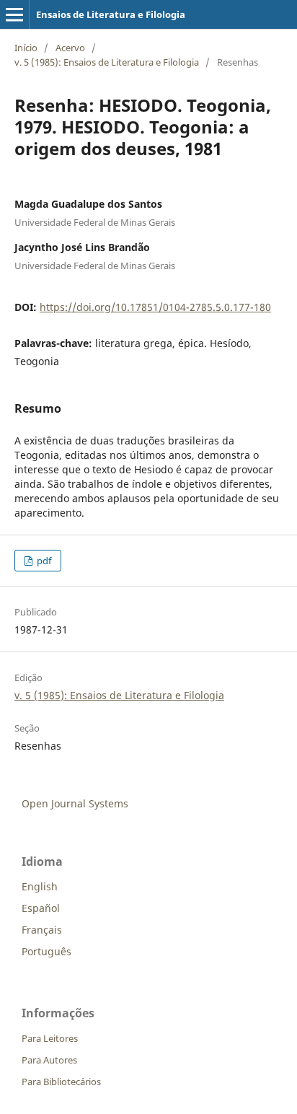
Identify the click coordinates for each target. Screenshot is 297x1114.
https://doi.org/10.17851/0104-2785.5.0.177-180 (155, 307)
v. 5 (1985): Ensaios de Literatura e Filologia (106, 62)
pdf (43, 560)
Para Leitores (50, 1038)
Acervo (70, 47)
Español (41, 908)
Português (46, 951)
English (40, 886)
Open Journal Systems (75, 803)
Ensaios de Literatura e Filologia (110, 14)
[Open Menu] (14, 14)
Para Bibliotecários (61, 1081)
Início (25, 47)
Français (42, 930)
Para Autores (49, 1059)
